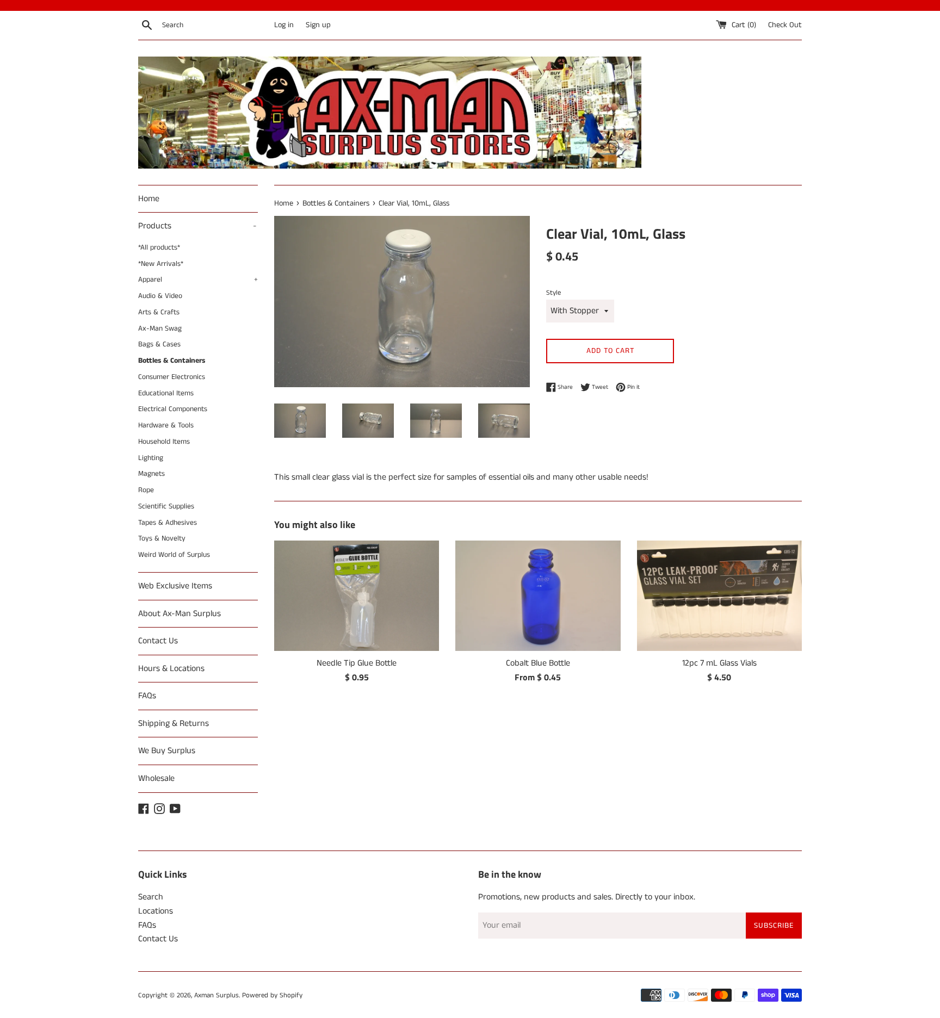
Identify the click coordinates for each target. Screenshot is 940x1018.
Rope (146, 490)
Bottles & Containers (171, 361)
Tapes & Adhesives (167, 523)
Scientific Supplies (166, 506)
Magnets (151, 474)
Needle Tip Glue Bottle (357, 663)
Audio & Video (160, 296)
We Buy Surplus (166, 750)
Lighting (150, 458)
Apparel (198, 280)
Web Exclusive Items (175, 586)
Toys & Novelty (161, 538)
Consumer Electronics (171, 377)
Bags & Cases (159, 344)
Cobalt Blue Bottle (538, 663)
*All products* (159, 248)
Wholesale (156, 778)
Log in (284, 25)
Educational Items (166, 393)
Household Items (164, 442)
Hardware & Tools (166, 425)
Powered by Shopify (272, 995)
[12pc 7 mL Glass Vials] (719, 596)
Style (553, 292)
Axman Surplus (216, 995)
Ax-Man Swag (160, 329)
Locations (155, 911)
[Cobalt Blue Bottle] (537, 596)
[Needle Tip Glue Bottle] (356, 596)
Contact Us (158, 641)
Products (197, 226)
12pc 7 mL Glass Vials (719, 663)
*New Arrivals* (160, 264)
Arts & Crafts (159, 312)
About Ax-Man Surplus (179, 613)
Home (148, 199)
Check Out (785, 25)
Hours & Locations (171, 668)
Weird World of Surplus (174, 555)
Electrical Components (172, 409)
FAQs (147, 696)
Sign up (318, 25)
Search (150, 897)
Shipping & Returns (173, 723)
